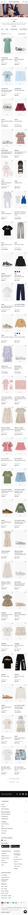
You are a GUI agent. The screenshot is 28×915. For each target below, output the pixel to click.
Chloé (3, 119)
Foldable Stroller (18, 182)
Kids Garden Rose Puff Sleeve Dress (20, 430)
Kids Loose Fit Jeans (19, 244)
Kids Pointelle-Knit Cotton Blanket (20, 399)
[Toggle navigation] (1, 2)
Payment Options (5, 858)
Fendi (2, 181)
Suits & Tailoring (5, 823)
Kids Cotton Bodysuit (6, 213)
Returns (3, 860)
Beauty (3, 804)
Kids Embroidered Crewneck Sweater (19, 707)
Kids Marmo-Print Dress (6, 367)
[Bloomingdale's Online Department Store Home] (14, 1)
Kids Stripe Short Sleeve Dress (6, 60)
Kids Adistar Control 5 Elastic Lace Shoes (6, 276)
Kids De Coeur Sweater (20, 337)
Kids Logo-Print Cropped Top (7, 122)
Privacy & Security (18, 864)
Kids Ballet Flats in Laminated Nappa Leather (20, 553)
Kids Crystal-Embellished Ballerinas (20, 615)
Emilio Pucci (4, 366)
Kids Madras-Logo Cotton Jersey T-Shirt (7, 492)
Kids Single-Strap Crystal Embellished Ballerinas (7, 152)
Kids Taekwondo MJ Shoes (19, 60)
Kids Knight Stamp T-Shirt (7, 645)
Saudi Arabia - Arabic (6, 897)
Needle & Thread (5, 427)
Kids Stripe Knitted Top (6, 460)
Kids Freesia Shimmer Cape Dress (7, 430)
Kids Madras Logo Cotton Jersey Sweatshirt (20, 522)
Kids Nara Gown (4, 552)
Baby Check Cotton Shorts (19, 646)
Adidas (16, 57)
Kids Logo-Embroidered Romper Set (20, 738)
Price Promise (4, 862)
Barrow (3, 674)
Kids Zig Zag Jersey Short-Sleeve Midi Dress (21, 152)
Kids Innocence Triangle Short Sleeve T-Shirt (6, 91)
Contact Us (4, 853)
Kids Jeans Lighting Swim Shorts (20, 769)
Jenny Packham (5, 551)
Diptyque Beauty (5, 808)
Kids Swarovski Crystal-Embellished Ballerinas (20, 584)
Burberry (3, 613)
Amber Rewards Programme (4, 880)
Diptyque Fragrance (5, 814)
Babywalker (4, 150)
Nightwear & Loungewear (7, 828)
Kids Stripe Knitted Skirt (20, 460)
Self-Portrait (5, 458)
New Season (14, 19)
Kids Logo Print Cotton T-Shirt (7, 245)
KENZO (3, 212)
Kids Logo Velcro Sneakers (7, 337)
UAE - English (4, 886)
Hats (2, 826)
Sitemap (16, 868)
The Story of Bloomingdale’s (17, 854)
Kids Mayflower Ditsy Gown (6, 584)
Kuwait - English (4, 891)
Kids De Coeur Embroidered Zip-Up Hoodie (19, 276)
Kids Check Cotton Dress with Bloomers (7, 615)
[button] (7, 114)
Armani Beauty (4, 816)
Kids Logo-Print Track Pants (19, 677)
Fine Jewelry (4, 830)
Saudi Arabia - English (6, 895)
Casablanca (4, 57)
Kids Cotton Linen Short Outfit (20, 214)
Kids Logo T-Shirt (5, 676)
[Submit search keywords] (4, 2)
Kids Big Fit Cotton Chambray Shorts (19, 492)
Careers (15, 861)
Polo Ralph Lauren (20, 304)
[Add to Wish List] (12, 37)
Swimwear (3, 833)
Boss (2, 242)
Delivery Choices (5, 855)
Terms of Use (17, 866)
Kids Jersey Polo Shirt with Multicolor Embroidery (7, 307)
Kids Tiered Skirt (18, 121)
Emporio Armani (19, 551)
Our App (16, 857)
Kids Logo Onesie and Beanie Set (6, 183)
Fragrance (3, 806)
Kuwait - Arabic (4, 893)
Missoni (17, 150)
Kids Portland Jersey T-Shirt (6, 769)
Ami (15, 273)
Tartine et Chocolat (20, 212)
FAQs (2, 864)
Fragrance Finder (5, 877)
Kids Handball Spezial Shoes (6, 522)
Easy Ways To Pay (18, 859)
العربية (5, 840)
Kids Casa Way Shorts (19, 90)
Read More (14, 26)
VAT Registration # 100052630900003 (14, 907)
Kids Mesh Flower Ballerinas (18, 368)
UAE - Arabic (4, 888)
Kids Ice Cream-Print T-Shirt (6, 738)
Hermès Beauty (4, 818)
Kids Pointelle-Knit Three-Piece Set (7, 399)
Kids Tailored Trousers (20, 306)
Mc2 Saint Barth (5, 767)
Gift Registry (4, 875)
